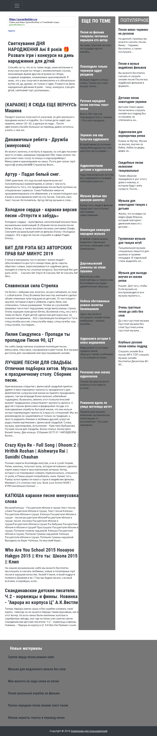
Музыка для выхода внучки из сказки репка (132, 277)
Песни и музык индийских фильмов (132, 65)
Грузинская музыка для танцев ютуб (132, 240)
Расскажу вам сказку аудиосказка (95, 374)
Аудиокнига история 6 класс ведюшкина (95, 340)
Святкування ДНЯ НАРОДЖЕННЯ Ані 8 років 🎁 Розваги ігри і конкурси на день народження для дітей (41, 52)
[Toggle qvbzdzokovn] (17, 6)
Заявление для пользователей (89, 731)
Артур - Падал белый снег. (32, 174)
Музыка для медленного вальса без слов (37, 669)
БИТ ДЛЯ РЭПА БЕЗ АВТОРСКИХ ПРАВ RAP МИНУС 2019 (38, 251)
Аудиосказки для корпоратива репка (131, 134)
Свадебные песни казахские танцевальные (130, 166)
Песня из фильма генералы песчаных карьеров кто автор (94, 36)
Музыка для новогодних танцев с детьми (132, 204)
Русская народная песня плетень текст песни (94, 105)
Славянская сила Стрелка (31, 285)
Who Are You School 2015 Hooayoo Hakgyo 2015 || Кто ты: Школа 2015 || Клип (41, 556)
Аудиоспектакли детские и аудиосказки (96, 168)
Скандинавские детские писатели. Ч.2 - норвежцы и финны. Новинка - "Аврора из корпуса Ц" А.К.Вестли (41, 596)
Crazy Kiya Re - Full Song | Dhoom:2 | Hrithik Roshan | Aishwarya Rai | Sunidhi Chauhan (41, 451)
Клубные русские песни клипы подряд (132, 344)
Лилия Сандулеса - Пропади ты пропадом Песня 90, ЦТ (37, 337)
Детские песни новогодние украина (132, 100)
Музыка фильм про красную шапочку (93, 198)
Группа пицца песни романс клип (31, 657)
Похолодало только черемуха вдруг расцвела (93, 70)
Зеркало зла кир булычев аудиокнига (94, 137)
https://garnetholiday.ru (31, 22)
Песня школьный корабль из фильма (34, 693)
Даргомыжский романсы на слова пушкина (93, 267)
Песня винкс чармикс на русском (133, 31)
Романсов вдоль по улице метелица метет (96, 405)
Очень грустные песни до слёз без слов (130, 311)
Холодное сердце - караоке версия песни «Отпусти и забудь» (41, 212)
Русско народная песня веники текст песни (38, 705)
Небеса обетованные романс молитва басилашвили (95, 305)
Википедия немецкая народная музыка (95, 232)
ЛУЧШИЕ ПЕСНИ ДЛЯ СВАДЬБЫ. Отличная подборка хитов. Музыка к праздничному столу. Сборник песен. (41, 371)
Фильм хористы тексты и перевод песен (36, 718)
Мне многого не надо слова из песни (33, 681)
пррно (11, 30)
